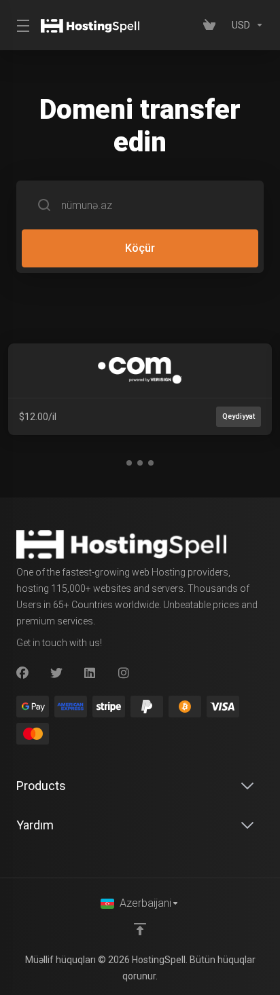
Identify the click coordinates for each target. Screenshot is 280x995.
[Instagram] (124, 673)
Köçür (140, 248)
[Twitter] (56, 673)
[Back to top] (140, 929)
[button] (129, 463)
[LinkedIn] (90, 673)
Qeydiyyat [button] (238, 416)
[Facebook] (22, 673)
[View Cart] (212, 25)
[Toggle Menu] (20, 25)
